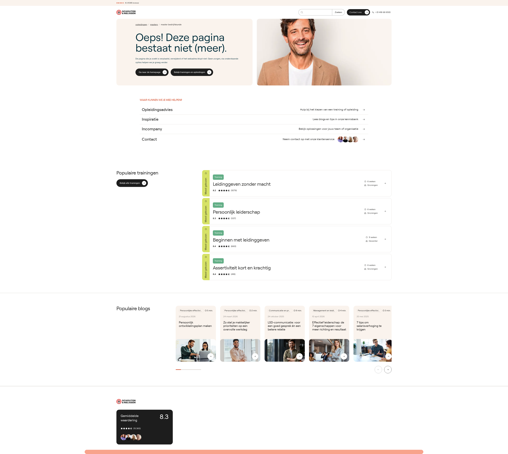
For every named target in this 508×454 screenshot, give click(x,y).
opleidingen (141, 25)
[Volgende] (388, 369)
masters (154, 25)
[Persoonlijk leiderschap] (297, 211)
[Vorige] (378, 369)
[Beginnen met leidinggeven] (297, 239)
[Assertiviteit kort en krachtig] (297, 267)
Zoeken (338, 12)
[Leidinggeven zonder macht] (297, 183)
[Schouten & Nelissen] (125, 12)
